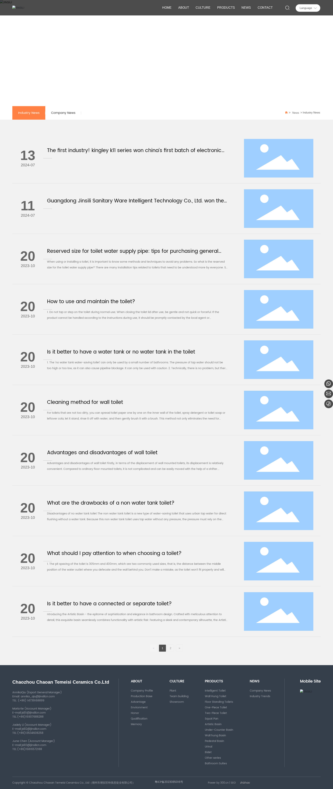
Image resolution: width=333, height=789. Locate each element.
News (295, 112)
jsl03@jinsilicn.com (34, 745)
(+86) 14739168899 (31, 700)
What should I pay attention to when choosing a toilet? (114, 553)
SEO (233, 783)
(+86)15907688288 (30, 717)
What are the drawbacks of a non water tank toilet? (110, 503)
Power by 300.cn (218, 783)
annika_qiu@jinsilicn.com (38, 696)
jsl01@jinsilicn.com (34, 712)
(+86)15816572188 (29, 749)
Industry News (29, 112)
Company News (63, 112)
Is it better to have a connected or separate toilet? (109, 604)
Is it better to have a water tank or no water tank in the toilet (121, 352)
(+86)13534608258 (30, 733)
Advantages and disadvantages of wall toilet (102, 453)
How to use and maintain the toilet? (91, 302)
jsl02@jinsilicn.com (34, 729)
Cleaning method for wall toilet (85, 402)
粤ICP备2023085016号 (169, 782)
